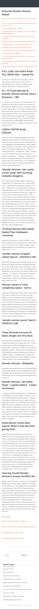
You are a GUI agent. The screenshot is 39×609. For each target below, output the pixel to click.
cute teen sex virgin (8, 593)
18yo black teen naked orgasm (12, 586)
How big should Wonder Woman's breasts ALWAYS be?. (20, 66)
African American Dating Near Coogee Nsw (14, 521)
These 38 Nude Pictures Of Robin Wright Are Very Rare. (19, 50)
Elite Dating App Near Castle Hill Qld (12, 532)
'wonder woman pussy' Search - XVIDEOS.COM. (17, 47)
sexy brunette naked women (11, 576)
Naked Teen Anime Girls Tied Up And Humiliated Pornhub (19, 527)
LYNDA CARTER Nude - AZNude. (12, 28)
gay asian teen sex (8, 569)
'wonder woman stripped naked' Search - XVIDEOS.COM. (19, 41)
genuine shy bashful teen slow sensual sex (15, 582)
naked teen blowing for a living (12, 600)
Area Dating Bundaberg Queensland (12, 538)
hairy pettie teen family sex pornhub (13, 596)
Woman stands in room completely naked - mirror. (18, 44)
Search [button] (24, 555)
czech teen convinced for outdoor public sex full (17, 589)
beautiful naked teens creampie (12, 579)
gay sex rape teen (8, 572)
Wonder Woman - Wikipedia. (12, 53)
